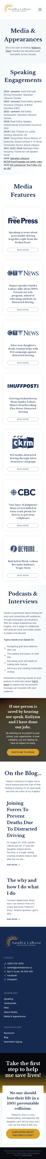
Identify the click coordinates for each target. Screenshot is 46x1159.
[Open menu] (40, 9)
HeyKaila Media (27, 1155)
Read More (13, 865)
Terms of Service (33, 1153)
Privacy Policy (22, 1153)
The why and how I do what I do (23, 887)
